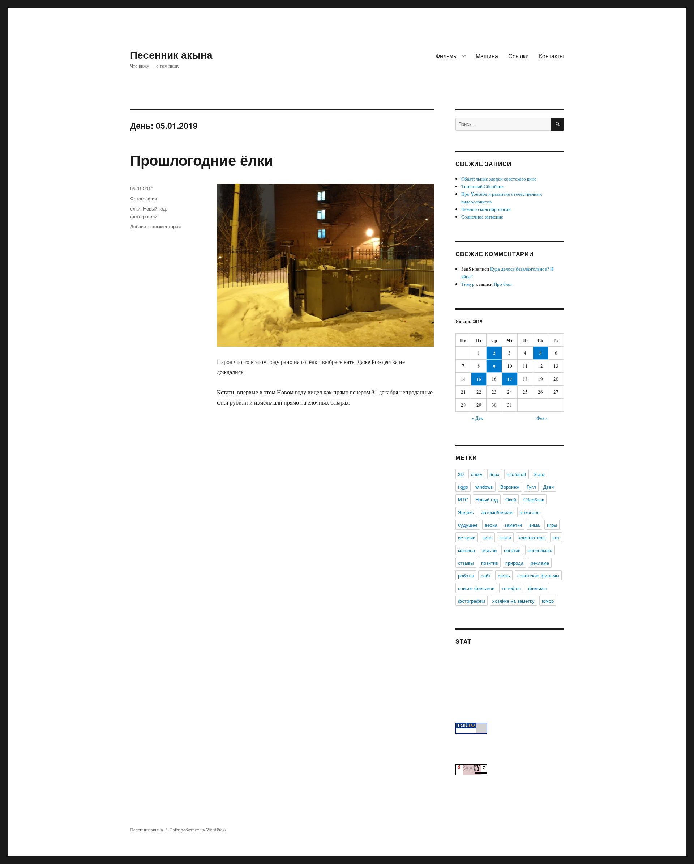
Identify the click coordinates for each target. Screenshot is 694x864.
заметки (513, 524)
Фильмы (447, 56)
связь (504, 575)
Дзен (548, 486)
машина (466, 550)
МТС (463, 499)
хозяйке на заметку (513, 600)
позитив (489, 562)
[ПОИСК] (557, 124)
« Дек (477, 418)
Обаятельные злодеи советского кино (499, 178)
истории (466, 537)
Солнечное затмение (482, 216)
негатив (512, 550)
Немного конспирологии (486, 209)
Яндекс (466, 512)
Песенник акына (171, 54)
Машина (487, 56)
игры (552, 524)
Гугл (531, 486)
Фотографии (143, 198)
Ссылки (518, 56)
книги (505, 537)
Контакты (551, 56)
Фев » (542, 418)
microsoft (516, 474)
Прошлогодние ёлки (201, 159)
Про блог (503, 284)
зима (534, 524)
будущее (467, 524)
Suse (539, 474)
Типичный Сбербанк (482, 186)
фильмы (537, 588)
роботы (466, 575)
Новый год (154, 208)
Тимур (468, 284)
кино (487, 537)
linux (495, 474)
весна (491, 524)
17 (509, 379)
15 (478, 379)
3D (461, 474)
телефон (511, 588)
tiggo (463, 486)
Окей (510, 499)
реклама (540, 562)
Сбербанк (533, 499)
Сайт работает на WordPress (198, 829)
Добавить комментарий (155, 226)
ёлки (135, 208)
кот (556, 537)
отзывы (466, 562)
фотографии (143, 216)
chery (477, 474)
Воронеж (509, 486)
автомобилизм (497, 512)
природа (514, 562)
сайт (485, 575)
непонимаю (540, 550)
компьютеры (531, 537)
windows (484, 486)
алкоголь (530, 512)
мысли (489, 550)
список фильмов (476, 588)
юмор (548, 600)
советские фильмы (538, 575)
